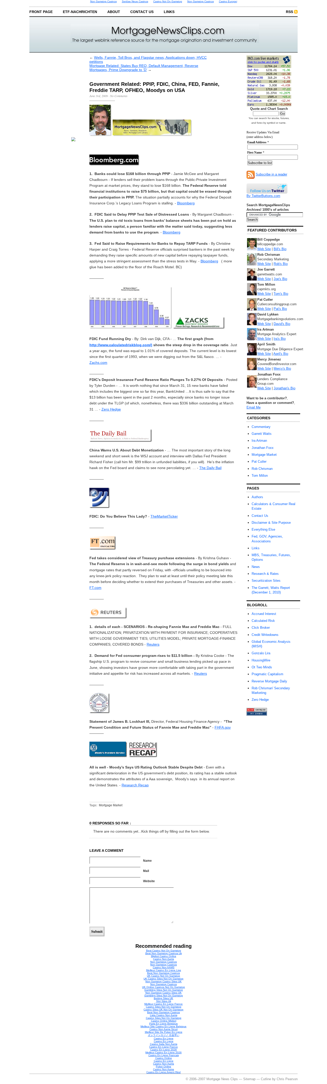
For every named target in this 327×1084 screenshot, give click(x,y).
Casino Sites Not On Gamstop (163, 1006)
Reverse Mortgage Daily (269, 681)
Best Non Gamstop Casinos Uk (163, 953)
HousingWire (261, 660)
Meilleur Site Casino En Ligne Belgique (163, 1026)
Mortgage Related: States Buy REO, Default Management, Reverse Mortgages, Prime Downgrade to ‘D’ (143, 68)
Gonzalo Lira (261, 653)
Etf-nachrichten (80, 12)
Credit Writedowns (265, 635)
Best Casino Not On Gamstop (163, 950)
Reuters (153, 644)
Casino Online (163, 1058)
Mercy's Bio (282, 368)
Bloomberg (186, 203)
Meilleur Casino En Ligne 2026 (163, 1052)
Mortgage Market (110, 805)
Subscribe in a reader (271, 174)
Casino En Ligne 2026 (163, 1049)
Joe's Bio (280, 279)
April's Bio (280, 354)
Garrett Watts (262, 434)
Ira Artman (259, 440)
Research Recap (135, 785)
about (113, 12)
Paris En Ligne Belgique (163, 1023)
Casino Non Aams (163, 959)
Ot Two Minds (262, 667)
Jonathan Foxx (263, 448)
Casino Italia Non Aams (163, 1044)
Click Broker (261, 628)
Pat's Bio (280, 309)
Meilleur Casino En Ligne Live (163, 970)
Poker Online (163, 1066)
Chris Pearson (287, 1079)
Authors (257, 497)
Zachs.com (98, 362)
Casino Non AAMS (163, 967)
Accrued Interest (264, 614)
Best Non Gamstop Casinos (163, 973)
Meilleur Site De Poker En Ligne (163, 1032)
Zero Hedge (111, 409)
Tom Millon (260, 475)
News (256, 567)
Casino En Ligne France (163, 1046)
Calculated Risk (263, 621)
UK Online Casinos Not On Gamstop (163, 987)
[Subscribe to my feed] (251, 174)
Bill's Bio (280, 249)
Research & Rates (265, 574)
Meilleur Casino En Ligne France (163, 1004)
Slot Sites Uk (163, 1001)
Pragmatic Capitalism (267, 674)
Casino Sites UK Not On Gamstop (163, 1009)
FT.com (95, 588)
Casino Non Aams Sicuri (163, 1029)
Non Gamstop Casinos (163, 961)
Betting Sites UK (163, 998)
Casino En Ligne (163, 1038)
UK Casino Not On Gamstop (163, 975)
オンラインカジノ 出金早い (163, 1035)
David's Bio (282, 324)
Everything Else (263, 529)
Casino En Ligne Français (163, 1055)
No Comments (118, 96)
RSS (289, 12)
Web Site (264, 249)
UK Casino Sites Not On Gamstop (163, 978)
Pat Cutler (259, 461)
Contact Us (142, 12)
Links (169, 12)
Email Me (254, 407)
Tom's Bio (281, 294)
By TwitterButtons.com (263, 196)
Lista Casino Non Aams (163, 1015)
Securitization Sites (266, 580)
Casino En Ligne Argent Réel (163, 1072)
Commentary (261, 427)
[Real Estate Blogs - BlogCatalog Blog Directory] (257, 711)
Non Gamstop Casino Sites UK (163, 981)
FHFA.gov (223, 727)
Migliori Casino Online (163, 956)
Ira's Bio (280, 339)
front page (41, 12)
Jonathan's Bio (284, 388)
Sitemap (249, 1079)
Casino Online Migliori (163, 1020)
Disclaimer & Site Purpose (271, 522)
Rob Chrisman (262, 469)
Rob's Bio (281, 264)
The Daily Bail (210, 468)
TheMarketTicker (164, 516)
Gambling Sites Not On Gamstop (163, 989)
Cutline (266, 1079)
